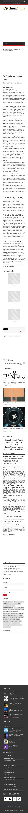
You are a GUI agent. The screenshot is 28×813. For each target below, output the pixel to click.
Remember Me (7, 592)
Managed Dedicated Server (10, 765)
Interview (5, 609)
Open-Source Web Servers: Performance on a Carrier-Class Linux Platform (14, 383)
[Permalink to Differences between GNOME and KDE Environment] (6, 737)
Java (9, 609)
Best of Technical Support (8, 601)
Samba (20, 621)
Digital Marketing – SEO (9, 760)
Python (16, 621)
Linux (23, 609)
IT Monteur (21, 810)
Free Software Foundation (8, 607)
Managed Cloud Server (9, 767)
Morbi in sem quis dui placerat (16, 703)
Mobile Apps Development (10, 777)
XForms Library (18, 625)
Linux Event (21, 613)
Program (17, 619)
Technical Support (6, 625)
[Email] (15, 799)
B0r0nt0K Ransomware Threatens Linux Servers (15, 729)
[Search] (24, 1)
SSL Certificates (7, 763)
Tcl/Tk (10, 623)
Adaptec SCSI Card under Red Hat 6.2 (12, 568)
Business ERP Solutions (9, 774)
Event (10, 605)
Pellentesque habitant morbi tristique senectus (15, 715)
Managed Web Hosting (9, 755)
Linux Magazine (11, 49)
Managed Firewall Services (10, 784)
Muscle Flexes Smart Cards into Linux (13, 725)
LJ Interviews (5, 619)
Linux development (14, 611)
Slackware (5, 623)
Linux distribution (6, 613)
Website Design (8, 810)
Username (5, 582)
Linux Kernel (20, 615)
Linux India (10, 82)
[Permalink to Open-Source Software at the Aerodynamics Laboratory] (14, 426)
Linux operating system (13, 617)
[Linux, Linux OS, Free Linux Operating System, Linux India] (14, 9)
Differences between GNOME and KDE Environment (16, 735)
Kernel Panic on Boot (14, 745)
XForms (12, 625)
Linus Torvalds (17, 609)
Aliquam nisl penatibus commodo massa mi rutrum (15, 709)
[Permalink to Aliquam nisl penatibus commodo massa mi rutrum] (6, 712)
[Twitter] (19, 799)
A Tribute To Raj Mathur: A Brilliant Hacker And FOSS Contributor (14, 692)
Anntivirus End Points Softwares (11, 786)
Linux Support (21, 617)
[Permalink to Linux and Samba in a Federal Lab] (14, 401)
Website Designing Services (10, 779)
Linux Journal (13, 615)
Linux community (17, 336)
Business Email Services (9, 758)
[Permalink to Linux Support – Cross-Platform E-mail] (6, 743)
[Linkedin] (10, 799)
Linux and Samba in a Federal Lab (11, 403)
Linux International (6, 615)
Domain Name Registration (10, 782)
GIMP (15, 607)
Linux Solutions (7, 770)
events (13, 605)
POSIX (13, 619)
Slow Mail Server (7, 574)
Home (5, 49)
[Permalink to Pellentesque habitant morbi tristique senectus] (6, 718)
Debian (10, 336)
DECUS (19, 603)
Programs (11, 621)
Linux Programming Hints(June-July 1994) (13, 363)
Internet (22, 607)
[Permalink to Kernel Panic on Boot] (6, 748)
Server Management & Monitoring (11, 789)
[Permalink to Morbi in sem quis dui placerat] (6, 707)
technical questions (15, 623)
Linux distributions (14, 613)
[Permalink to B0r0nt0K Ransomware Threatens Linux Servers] (6, 732)
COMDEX (5, 603)
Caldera (22, 601)
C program (10, 603)
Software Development (9, 772)
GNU (19, 607)
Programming (5, 621)
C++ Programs (16, 601)
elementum (5, 605)
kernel (12, 609)
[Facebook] (6, 799)
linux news (5, 617)
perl (10, 619)
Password (5, 587)
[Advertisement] (14, 26)
